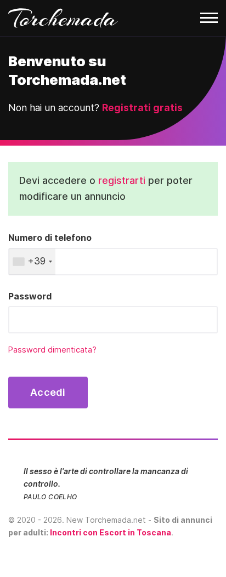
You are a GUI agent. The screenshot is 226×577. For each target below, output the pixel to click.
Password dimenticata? (52, 350)
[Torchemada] (113, 18)
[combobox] (32, 262)
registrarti (121, 180)
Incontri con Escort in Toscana (110, 532)
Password (30, 296)
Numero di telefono (50, 237)
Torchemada (63, 18)
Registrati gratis (142, 107)
